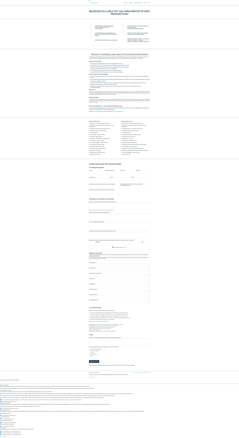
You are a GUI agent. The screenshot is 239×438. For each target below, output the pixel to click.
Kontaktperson (92, 177)
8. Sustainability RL (93, 299)
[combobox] (119, 265)
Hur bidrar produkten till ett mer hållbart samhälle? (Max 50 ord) (102, 230)
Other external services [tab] (5, 409)
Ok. (90, 377)
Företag (91, 170)
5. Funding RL (92, 283)
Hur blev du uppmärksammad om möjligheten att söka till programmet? (104, 346)
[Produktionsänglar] (93, 3)
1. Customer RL (92, 262)
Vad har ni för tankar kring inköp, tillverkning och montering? (101, 310)
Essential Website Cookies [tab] (5, 390)
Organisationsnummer (109, 170)
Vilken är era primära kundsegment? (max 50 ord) (99, 212)
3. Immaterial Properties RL (94, 273)
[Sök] (149, 3)
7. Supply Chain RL (92, 294)
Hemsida (138, 170)
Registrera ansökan (94, 361)
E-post (111, 177)
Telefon (132, 177)
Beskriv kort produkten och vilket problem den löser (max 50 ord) (102, 201)
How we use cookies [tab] (4, 385)
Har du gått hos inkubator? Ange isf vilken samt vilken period (101, 189)
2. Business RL (92, 267)
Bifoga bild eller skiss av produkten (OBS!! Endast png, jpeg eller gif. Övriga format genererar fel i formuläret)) (111, 240)
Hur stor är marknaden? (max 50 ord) (96, 221)
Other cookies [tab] (3, 427)
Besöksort (122, 170)
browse (125, 247)
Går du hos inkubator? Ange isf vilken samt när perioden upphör (102, 184)
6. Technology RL (92, 289)
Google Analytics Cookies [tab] (5, 402)
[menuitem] (125, 3)
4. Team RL (91, 278)
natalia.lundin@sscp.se (98, 111)
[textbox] (119, 206)
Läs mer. (93, 377)
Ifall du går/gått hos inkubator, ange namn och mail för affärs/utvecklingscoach (131, 184)
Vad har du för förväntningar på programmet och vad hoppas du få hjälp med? (105, 337)
